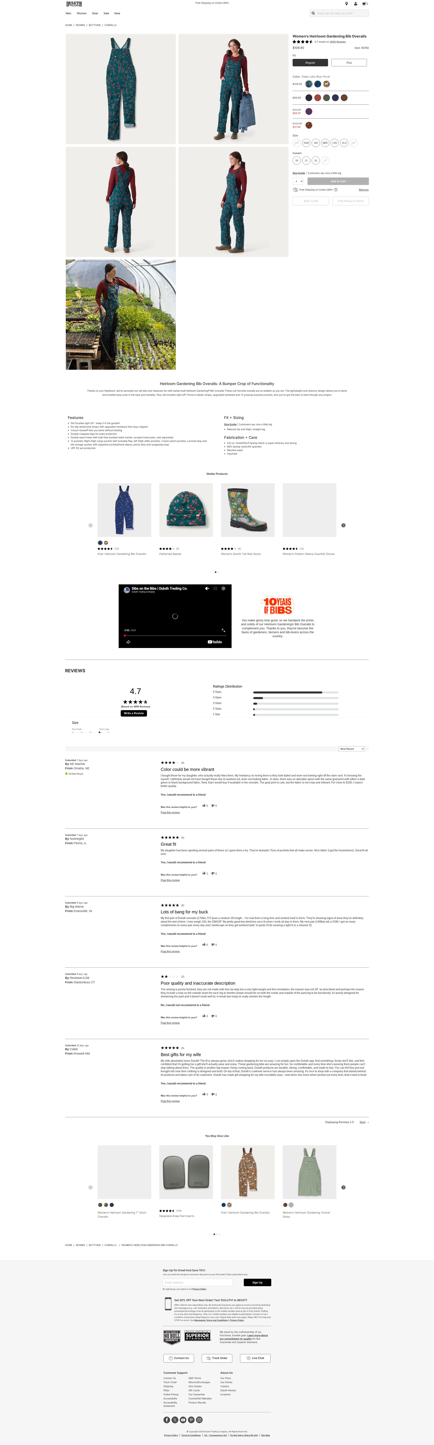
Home (68, 25)
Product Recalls (197, 1402)
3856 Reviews (338, 41)
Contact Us (169, 1378)
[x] (175, 1419)
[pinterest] (191, 1419)
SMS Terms (195, 1378)
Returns (364, 189)
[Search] (313, 13)
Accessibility (170, 1398)
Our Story (225, 1378)
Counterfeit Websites (200, 1398)
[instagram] (199, 1419)
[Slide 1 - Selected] (215, 572)
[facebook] (166, 1419)
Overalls (110, 25)
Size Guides (195, 1386)
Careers (224, 1386)
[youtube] (183, 1419)
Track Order (170, 1382)
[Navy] (112, 1205)
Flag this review (170, 812)
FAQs (166, 1390)
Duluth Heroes (228, 1390)
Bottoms (95, 25)
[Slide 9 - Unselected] (219, 1234)
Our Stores (226, 1382)
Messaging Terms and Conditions (211, 1320)
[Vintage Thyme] (291, 1205)
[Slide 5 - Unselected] (218, 572)
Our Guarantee (197, 1394)
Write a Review (134, 713)
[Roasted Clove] (285, 1205)
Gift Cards (194, 1390)
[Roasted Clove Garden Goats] (106, 543)
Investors (225, 1394)
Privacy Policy (199, 1289)
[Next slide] (343, 525)
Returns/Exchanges (199, 1382)
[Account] (356, 3)
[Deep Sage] (100, 1205)
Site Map (265, 1435)
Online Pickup (171, 1394)
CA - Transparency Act (215, 1435)
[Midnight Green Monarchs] (106, 1205)
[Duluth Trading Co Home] (74, 4)
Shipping (168, 1386)
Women (80, 25)
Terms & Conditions (191, 1435)
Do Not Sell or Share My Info (244, 1435)
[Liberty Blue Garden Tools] (100, 543)
